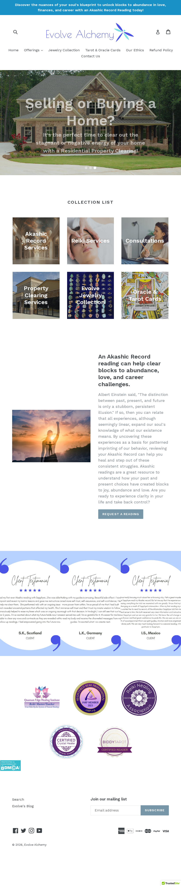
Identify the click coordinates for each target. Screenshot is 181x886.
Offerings (34, 50)
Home (13, 50)
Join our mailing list (108, 799)
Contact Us (90, 56)
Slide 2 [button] (90, 168)
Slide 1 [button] (86, 168)
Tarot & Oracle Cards (103, 50)
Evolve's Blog (23, 806)
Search (18, 799)
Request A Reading (120, 514)
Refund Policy (161, 50)
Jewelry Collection (64, 50)
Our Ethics (135, 50)
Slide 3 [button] (95, 168)
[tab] (86, 168)
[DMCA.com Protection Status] (10, 770)
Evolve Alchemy (35, 844)
